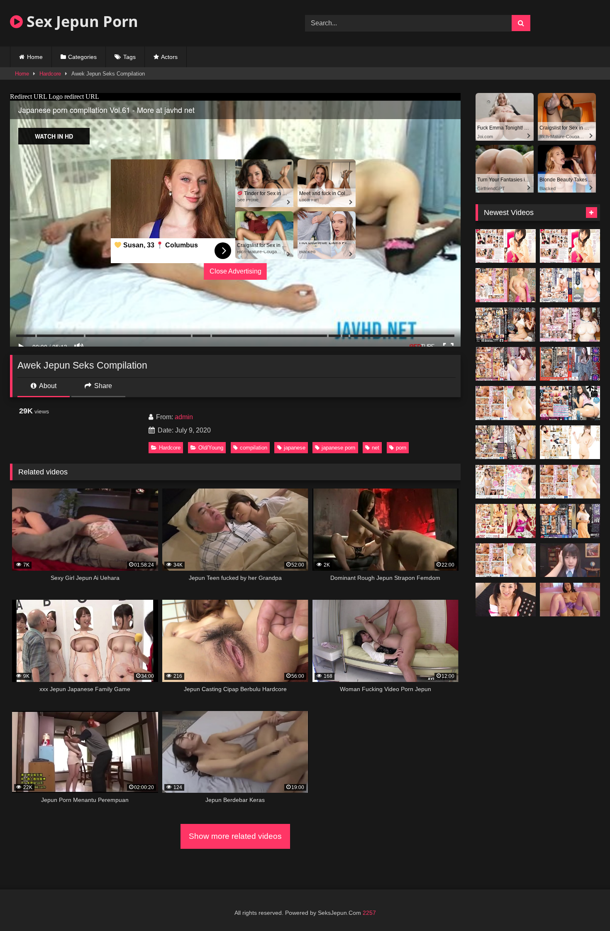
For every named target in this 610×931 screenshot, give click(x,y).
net (375, 448)
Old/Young (210, 448)
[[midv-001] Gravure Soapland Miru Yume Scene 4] (506, 403)
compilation (253, 448)
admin (184, 416)
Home (35, 57)
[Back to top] (584, 906)
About (47, 385)
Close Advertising (235, 271)
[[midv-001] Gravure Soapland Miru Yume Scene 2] (506, 560)
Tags (129, 57)
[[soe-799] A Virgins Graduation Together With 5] (570, 246)
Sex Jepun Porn (80, 21)
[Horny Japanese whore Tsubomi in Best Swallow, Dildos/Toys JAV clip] (570, 560)
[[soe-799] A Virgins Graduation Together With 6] (506, 246)
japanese (294, 448)
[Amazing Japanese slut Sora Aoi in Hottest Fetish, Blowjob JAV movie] (506, 600)
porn (401, 448)
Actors (169, 57)
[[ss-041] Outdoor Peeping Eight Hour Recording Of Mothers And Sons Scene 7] (570, 442)
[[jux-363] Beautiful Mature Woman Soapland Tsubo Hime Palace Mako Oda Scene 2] (506, 521)
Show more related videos (235, 836)
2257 (369, 912)
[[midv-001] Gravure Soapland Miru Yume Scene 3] (570, 482)
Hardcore (50, 74)
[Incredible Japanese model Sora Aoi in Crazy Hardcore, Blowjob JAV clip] (570, 600)
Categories (82, 57)
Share (102, 385)
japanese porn (338, 448)
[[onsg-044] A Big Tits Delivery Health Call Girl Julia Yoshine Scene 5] (506, 442)
